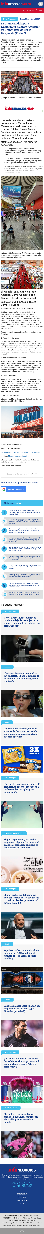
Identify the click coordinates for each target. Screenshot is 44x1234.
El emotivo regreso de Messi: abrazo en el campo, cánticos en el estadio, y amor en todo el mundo (24, 593)
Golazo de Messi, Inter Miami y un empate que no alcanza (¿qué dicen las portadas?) (24, 575)
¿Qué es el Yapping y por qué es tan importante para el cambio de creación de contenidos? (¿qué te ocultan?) (25, 521)
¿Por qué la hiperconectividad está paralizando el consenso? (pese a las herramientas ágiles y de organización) (24, 539)
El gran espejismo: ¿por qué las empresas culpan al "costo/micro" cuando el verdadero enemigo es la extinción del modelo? (25, 548)
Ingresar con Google (15, 489)
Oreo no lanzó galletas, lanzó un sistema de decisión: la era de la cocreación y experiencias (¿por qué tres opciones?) (24, 530)
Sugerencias (22, 1194)
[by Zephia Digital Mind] (22, 1231)
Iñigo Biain (31, 1220)
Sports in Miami (11, 1108)
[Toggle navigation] (40, 10)
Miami (7, 667)
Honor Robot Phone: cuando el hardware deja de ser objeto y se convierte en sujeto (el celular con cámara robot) (24, 512)
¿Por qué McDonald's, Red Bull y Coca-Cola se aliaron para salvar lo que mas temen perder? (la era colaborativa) (24, 585)
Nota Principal (9, 19)
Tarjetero (22, 1197)
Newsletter (22, 1200)
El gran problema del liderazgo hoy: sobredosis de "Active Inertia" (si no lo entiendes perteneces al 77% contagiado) (24, 557)
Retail (7, 722)
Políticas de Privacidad (22, 1218)
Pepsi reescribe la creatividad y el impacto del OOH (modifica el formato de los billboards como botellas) (25, 566)
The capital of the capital (14, 833)
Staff (22, 1204)
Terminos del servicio (27, 1225)
